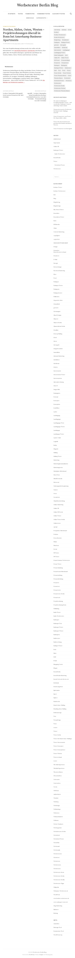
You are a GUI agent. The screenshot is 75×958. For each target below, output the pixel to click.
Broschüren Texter (59, 217)
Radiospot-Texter (58, 631)
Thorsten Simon (58, 78)
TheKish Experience (59, 768)
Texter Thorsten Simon (60, 75)
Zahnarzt (56, 909)
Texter (20, 14)
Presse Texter (57, 564)
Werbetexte (57, 861)
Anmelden (56, 923)
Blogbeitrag (57, 40)
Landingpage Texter (59, 426)
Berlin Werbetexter (59, 37)
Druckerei (56, 255)
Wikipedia (56, 887)
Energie (56, 263)
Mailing (56, 452)
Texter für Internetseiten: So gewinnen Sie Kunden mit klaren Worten (62, 123)
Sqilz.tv (55, 697)
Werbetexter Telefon (59, 88)
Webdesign (57, 805)
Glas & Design (57, 315)
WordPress (57, 894)
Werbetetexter (58, 853)
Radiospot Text (58, 623)
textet (69, 75)
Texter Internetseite (59, 742)
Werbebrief (67, 78)
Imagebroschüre (58, 348)
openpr (56, 527)
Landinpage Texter (59, 434)
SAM (55, 70)
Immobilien (57, 47)
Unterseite (57, 779)
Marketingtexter (58, 467)
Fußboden (56, 296)
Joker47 (56, 385)
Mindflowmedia (58, 478)
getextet (56, 45)
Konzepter (56, 400)
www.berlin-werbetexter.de (61, 898)
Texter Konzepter (59, 746)
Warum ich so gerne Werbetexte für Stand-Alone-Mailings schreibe (63, 111)
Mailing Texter (58, 456)
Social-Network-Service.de (61, 679)
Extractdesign (57, 267)
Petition (56, 534)
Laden (55, 411)
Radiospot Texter (59, 14)
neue (66, 55)
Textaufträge (57, 720)
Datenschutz (41, 18)
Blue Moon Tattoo (59, 209)
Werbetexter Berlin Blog (37, 5)
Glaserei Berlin (58, 322)
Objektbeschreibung (59, 501)
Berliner (56, 32)
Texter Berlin (57, 73)
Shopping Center (58, 664)
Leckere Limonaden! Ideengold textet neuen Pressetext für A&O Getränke (13, 95)
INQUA (56, 367)
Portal (55, 549)
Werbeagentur (58, 827)
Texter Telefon (67, 73)
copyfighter (57, 235)
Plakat (55, 541)
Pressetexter (65, 63)
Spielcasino (57, 690)
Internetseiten (58, 378)
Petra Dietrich (57, 538)
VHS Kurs (56, 790)
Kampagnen (57, 393)
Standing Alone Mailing (60, 709)
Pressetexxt (57, 597)
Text (59, 70)
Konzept (56, 397)
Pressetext (57, 63)
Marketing (56, 460)
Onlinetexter (57, 523)
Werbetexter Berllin (59, 879)
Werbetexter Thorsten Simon (61, 91)
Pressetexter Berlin (59, 593)
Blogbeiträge (57, 206)
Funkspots (56, 42)
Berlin (69, 29)
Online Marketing (58, 504)
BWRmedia (57, 224)
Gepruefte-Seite (58, 300)
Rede (55, 649)
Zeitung (56, 913)
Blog (55, 198)
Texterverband (58, 757)
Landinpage (57, 430)
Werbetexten (57, 865)
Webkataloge (57, 809)
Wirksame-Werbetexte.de (61, 891)
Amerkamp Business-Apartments (24, 50)
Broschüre (56, 213)
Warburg (56, 801)
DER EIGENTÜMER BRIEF (61, 243)
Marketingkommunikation (61, 463)
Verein (55, 787)
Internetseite (57, 50)
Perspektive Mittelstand (60, 530)
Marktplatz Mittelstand (60, 471)
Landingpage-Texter (59, 52)
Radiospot (56, 65)
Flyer (55, 274)
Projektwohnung (58, 601)
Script (55, 660)
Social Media (57, 157)
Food (55, 278)
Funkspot (56, 281)
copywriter (57, 239)
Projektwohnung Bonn (60, 605)
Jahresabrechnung (59, 382)
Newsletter (57, 497)
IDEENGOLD (30, 18)
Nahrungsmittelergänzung (61, 486)
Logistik (56, 441)
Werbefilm (56, 842)
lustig (55, 445)
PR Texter (56, 553)
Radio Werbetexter (60, 154)
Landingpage (66, 50)
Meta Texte (57, 475)
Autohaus (64, 29)
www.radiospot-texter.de (61, 902)
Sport (55, 694)
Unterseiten (57, 783)
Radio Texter (57, 612)
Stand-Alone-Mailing (59, 705)
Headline (56, 330)
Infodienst (64, 47)
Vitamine (56, 798)
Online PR (56, 57)
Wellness (56, 820)
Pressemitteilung (58, 579)
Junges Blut (57, 389)
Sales (55, 653)
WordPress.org (58, 935)
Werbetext (68, 80)
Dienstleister (65, 40)
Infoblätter (57, 359)
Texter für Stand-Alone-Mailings (63, 738)
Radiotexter (68, 68)
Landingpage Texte (59, 423)
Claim (55, 228)
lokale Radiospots (58, 55)
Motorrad (56, 482)
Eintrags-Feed (58, 927)
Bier (55, 194)
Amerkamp (57, 29)
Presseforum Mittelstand (61, 571)
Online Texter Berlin (59, 519)
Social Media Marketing (60, 675)
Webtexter (56, 813)
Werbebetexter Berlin (60, 831)
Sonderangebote (58, 686)
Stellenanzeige (58, 712)
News (55, 493)
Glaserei (56, 319)
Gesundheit (57, 304)
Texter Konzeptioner (59, 749)
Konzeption (57, 404)
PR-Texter (57, 60)
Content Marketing (59, 232)
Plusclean (56, 545)
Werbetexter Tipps (59, 883)
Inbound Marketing (59, 356)
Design (55, 246)
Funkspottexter (58, 293)
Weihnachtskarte (58, 816)
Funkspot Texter (65, 42)
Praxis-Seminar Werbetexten (62, 560)
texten (55, 727)
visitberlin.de (57, 794)
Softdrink (56, 683)
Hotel (55, 337)
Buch (55, 220)
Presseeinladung (58, 567)
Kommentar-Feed (59, 931)
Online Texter (64, 57)
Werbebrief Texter (43, 14)
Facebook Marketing (59, 270)
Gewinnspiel (57, 311)
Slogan (55, 668)
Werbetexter (29, 14)
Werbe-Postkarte (58, 824)
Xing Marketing (58, 905)
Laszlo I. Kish (57, 437)
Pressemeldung (65, 60)
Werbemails (57, 850)
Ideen (55, 341)
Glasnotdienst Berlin (59, 326)
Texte (63, 70)
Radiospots (64, 65)
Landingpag (57, 415)
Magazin (56, 449)
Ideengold (63, 45)
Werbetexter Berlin (9, 26)
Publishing (56, 608)
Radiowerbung (58, 642)
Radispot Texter (58, 645)
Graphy (41, 954)
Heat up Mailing (58, 333)
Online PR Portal (58, 512)
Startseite (11, 14)
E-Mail (55, 259)
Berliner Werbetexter (60, 35)
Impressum (57, 142)
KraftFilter (57, 408)
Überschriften (58, 775)
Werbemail (56, 846)
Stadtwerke (57, 701)
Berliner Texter (58, 187)
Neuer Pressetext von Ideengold (63, 128)
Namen (56, 489)
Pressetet (56, 582)
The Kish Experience (59, 764)
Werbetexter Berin (59, 872)
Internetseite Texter (59, 374)
